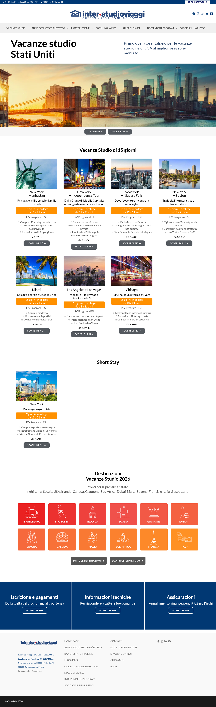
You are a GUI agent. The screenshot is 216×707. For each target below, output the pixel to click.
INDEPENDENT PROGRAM (160, 28)
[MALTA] (93, 537)
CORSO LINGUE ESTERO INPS (81, 666)
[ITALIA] (184, 537)
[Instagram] (198, 13)
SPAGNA (32, 546)
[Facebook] (193, 13)
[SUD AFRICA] (123, 537)
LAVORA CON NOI (121, 653)
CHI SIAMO (116, 659)
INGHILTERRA (31, 521)
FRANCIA (153, 546)
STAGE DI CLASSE (131, 28)
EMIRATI (184, 521)
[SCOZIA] (123, 512)
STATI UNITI (62, 521)
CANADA (62, 546)
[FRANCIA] (154, 537)
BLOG (113, 666)
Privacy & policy (24, 671)
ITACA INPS (71, 659)
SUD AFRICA (123, 546)
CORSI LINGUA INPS (106, 28)
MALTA (93, 546)
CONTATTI (116, 640)
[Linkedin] (211, 13)
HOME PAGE (71, 640)
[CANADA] (62, 537)
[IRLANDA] (93, 512)
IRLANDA (92, 521)
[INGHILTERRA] (32, 512)
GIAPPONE (153, 521)
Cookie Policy (37, 671)
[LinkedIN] (165, 641)
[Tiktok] (202, 13)
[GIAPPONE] (154, 512)
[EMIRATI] (184, 512)
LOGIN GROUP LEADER (123, 647)
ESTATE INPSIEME (80, 28)
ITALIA (184, 546)
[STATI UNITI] (62, 512)
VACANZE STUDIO (15, 28)
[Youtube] (207, 13)
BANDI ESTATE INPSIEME (78, 653)
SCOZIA (123, 521)
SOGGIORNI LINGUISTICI (192, 28)
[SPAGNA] (32, 537)
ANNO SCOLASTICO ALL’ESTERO (48, 28)
